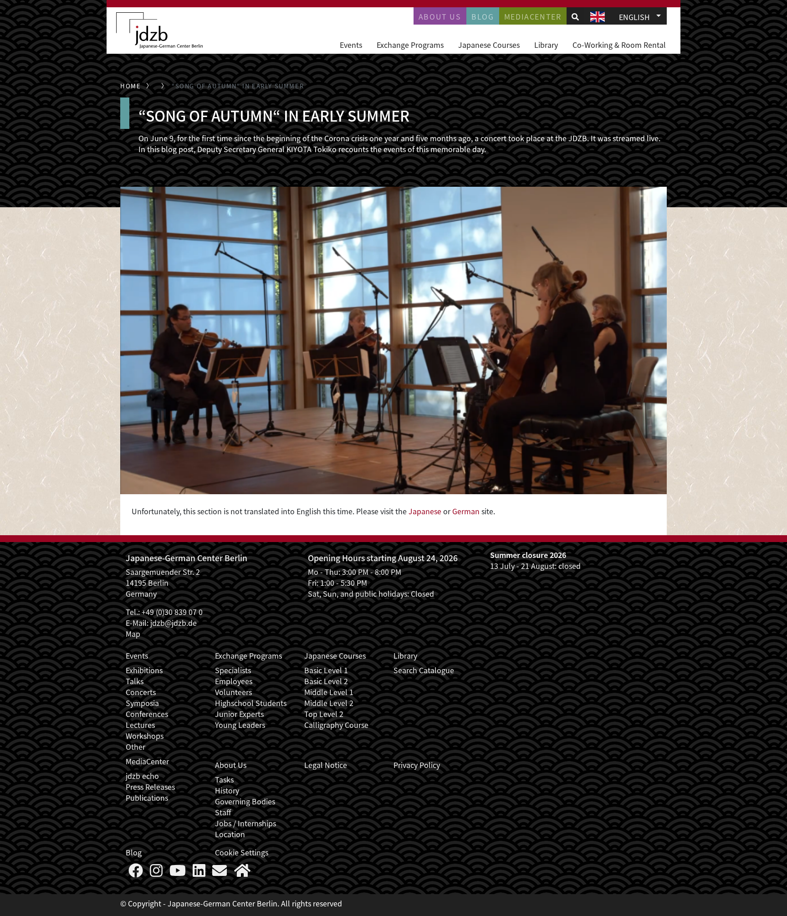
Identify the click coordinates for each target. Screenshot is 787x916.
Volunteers (233, 691)
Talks (134, 680)
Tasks (224, 779)
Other (135, 746)
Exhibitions (144, 670)
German (466, 511)
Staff (223, 812)
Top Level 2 (323, 713)
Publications (147, 797)
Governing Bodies (245, 801)
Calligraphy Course (336, 724)
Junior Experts (239, 713)
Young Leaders (240, 724)
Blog (482, 16)
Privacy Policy (417, 764)
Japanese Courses (489, 44)
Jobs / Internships (245, 823)
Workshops (145, 735)
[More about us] (242, 872)
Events (351, 44)
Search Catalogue (424, 670)
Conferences (147, 713)
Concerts (141, 691)
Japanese (425, 511)
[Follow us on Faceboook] (135, 872)
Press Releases (150, 786)
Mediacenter (533, 16)
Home (130, 86)
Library (546, 44)
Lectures (140, 724)
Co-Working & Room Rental (619, 44)
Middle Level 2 (328, 702)
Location (230, 834)
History (227, 790)
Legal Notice (325, 764)
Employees (233, 680)
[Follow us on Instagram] (156, 872)
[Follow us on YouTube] (177, 872)
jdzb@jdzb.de (173, 622)
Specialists (233, 670)
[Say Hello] (219, 872)
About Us (440, 16)
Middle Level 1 (328, 691)
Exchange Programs (410, 44)
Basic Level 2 (326, 680)
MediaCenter (147, 761)
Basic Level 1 (326, 670)
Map (133, 633)
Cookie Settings (241, 852)
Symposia (142, 702)
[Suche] (575, 16)
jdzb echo (142, 775)
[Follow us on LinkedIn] (199, 872)
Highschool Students (250, 702)
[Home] (159, 30)
